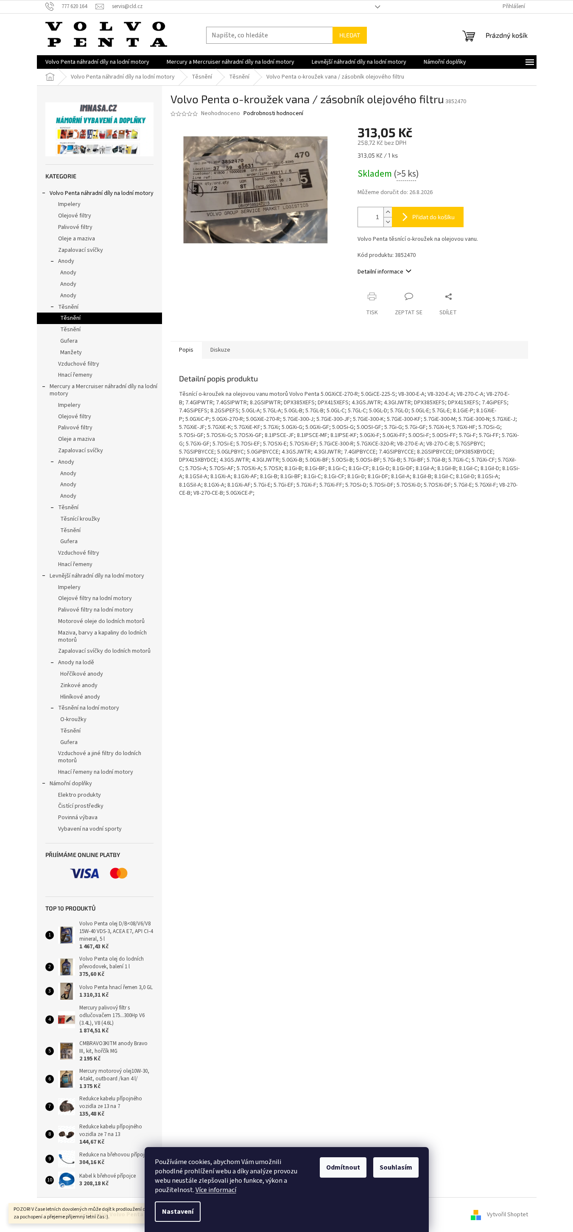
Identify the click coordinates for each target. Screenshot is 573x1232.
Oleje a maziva (76, 238)
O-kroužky (73, 719)
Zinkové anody (79, 685)
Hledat (349, 35)
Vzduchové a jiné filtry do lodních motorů (99, 757)
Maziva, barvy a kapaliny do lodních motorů (102, 636)
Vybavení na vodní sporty (90, 829)
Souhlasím (396, 1167)
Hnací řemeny (75, 375)
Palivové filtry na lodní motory (95, 610)
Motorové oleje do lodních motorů (101, 621)
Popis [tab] (186, 350)
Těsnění (68, 307)
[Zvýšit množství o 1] (387, 212)
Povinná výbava (78, 817)
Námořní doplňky (71, 783)
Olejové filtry (74, 215)
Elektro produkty (79, 795)
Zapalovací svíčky (80, 250)
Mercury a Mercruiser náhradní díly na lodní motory (103, 390)
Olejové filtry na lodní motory (95, 598)
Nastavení (177, 1211)
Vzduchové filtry (78, 364)
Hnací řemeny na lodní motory (95, 772)
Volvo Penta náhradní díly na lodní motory (102, 193)
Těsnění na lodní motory (88, 708)
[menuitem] (97, 62)
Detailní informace (380, 272)
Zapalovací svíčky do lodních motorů (104, 651)
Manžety (71, 352)
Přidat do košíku (433, 216)
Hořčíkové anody (81, 674)
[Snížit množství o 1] (387, 222)
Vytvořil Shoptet (507, 1214)
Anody (66, 261)
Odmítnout (343, 1167)
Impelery (69, 204)
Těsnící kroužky (80, 519)
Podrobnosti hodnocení (273, 114)
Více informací (216, 1190)
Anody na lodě (76, 662)
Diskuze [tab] (220, 350)
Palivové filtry (75, 227)
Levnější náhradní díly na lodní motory (97, 576)
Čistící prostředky (80, 806)
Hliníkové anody (80, 697)
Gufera (69, 341)
